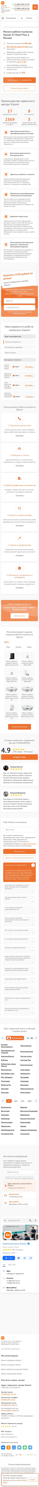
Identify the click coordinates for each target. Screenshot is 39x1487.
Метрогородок (6, 1122)
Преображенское (7, 1130)
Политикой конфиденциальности (24, 1178)
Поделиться (3, 1447)
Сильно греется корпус (6, 366)
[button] (3, 1038)
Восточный (5, 1111)
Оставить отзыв (19, 757)
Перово (23, 1126)
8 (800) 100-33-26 (8, 1399)
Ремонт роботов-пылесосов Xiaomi (14, 1369)
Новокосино (6, 1126)
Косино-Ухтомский (27, 1119)
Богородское (6, 1107)
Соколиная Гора (7, 1134)
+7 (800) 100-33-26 (21, 8)
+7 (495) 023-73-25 (21, 4)
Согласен (32, 1480)
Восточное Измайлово (29, 1111)
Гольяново (5, 1115)
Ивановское (25, 1115)
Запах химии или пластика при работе (7, 385)
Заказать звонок (19, 616)
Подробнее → (29, 367)
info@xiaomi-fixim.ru (9, 1405)
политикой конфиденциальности (22, 312)
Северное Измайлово (28, 1130)
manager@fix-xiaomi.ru (10, 1410)
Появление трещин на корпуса (7, 375)
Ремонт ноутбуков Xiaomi (11, 1365)
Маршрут (10, 1258)
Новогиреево (25, 1122)
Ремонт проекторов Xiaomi (11, 1374)
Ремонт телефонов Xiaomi (11, 1360)
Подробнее (19, 436)
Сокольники (25, 1134)
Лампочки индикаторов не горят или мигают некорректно (8, 396)
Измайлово (5, 1119)
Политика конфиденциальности (19, 1464)
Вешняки (23, 1107)
